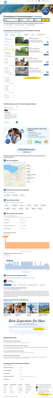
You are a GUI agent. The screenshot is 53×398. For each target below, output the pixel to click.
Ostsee (5, 387)
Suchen (45, 19)
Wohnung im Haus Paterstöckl (33, 68)
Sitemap (5, 392)
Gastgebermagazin (28, 387)
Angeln (10, 86)
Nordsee (5, 386)
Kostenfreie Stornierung (10, 56)
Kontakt (19, 392)
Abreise (28, 19)
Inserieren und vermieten (29, 386)
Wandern (10, 89)
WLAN (10, 59)
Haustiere (10, 68)
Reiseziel (6, 19)
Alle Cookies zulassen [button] (45, 394)
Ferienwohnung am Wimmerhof (34, 38)
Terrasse (10, 63)
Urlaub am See (10, 80)
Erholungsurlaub (10, 81)
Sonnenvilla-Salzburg (26, 347)
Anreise (21, 19)
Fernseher (10, 62)
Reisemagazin (20, 389)
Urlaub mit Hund (10, 77)
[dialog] (45, 390)
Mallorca (5, 389)
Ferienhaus (10, 95)
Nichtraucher (10, 71)
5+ (11, 42)
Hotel (10, 98)
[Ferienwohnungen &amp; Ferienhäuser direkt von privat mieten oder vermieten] (10, 3)
